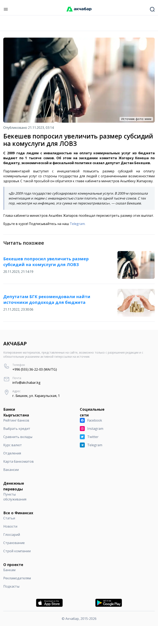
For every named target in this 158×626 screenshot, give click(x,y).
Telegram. (77, 223)
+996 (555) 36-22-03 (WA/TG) (34, 369)
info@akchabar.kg (26, 382)
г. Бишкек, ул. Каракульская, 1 (36, 395)
